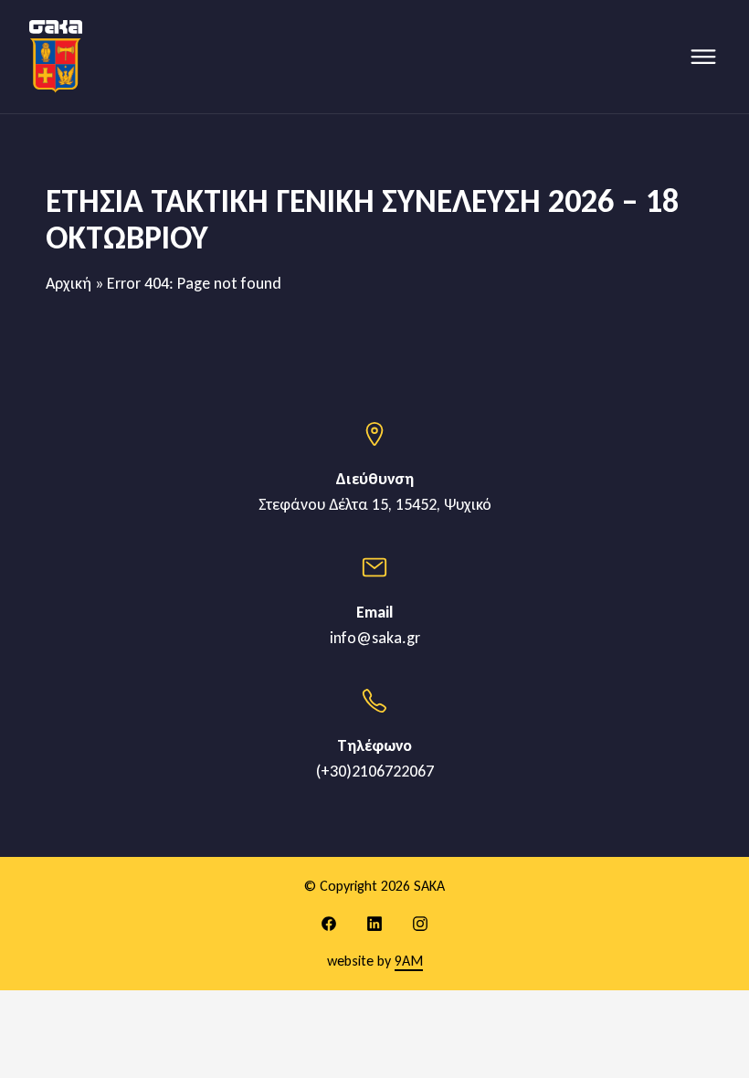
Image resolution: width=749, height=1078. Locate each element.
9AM (409, 960)
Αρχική (68, 283)
